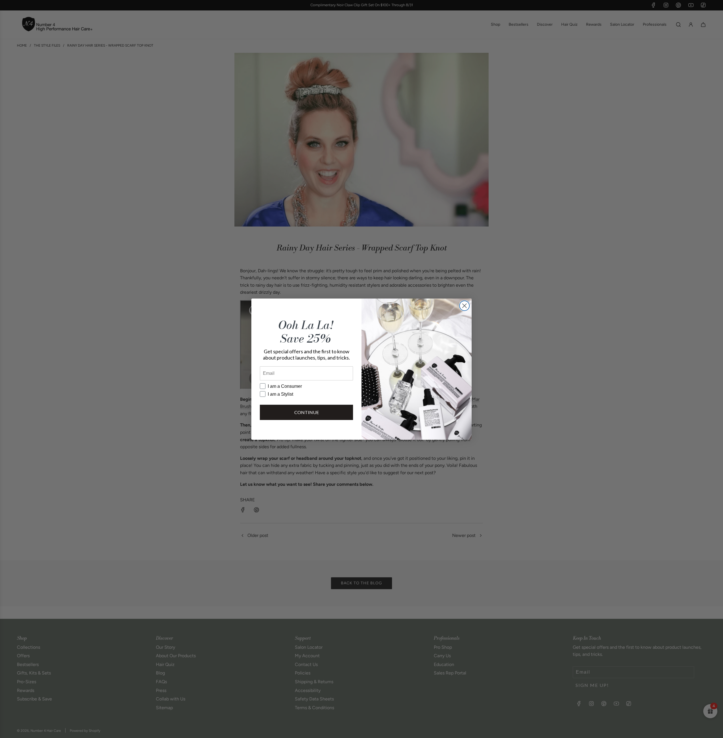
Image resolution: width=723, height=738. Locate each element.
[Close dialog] (464, 306)
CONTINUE (306, 412)
